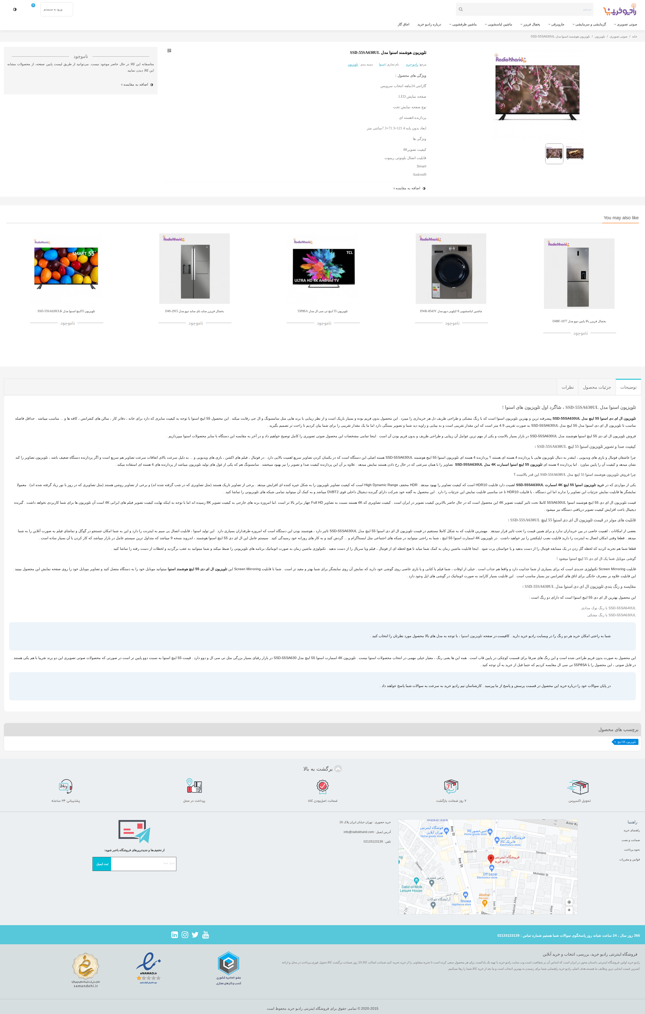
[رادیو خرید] (619, 9)
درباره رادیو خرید (429, 24)
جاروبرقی (557, 24)
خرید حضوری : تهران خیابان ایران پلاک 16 (365, 822)
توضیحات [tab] (628, 387)
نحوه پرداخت (632, 849)
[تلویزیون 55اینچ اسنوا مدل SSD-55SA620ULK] (66, 268)
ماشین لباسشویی (500, 24)
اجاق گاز (403, 24)
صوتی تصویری (627, 24)
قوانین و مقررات (629, 859)
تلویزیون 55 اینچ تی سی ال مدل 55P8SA (323, 311)
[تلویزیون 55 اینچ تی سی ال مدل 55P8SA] (323, 268)
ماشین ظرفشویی (464, 24)
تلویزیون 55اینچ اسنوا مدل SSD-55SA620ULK (66, 311)
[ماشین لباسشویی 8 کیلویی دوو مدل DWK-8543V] (451, 268)
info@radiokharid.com (359, 832)
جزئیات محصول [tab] (597, 387)
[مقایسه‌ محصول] (15, 9)
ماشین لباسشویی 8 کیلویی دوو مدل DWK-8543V (451, 311)
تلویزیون (353, 64)
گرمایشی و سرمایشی (590, 24)
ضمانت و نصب (631, 840)
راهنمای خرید (632, 830)
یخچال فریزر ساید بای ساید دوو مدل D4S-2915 (194, 311)
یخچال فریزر (531, 24)
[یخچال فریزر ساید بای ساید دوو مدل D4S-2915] (194, 268)
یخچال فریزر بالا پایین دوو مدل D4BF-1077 (579, 321)
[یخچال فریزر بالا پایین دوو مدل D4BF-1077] (579, 273)
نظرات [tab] (568, 387)
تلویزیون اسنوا (471, 636)
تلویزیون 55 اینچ (627, 741)
